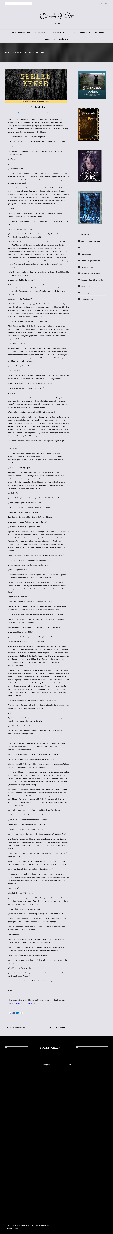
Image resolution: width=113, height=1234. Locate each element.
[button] (10, 1013)
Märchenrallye (87, 254)
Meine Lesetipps (87, 267)
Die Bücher (58, 33)
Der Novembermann (17, 1027)
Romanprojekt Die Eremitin (92, 280)
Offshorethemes (11, 1228)
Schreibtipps (86, 293)
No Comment (53, 113)
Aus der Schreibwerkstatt (91, 241)
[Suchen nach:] (18, 3)
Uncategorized (87, 299)
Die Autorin (40, 33)
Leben (83, 248)
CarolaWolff (25, 113)
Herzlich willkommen (19, 33)
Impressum (100, 33)
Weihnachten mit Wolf (59, 1027)
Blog (73, 33)
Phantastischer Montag (90, 273)
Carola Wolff (56, 17)
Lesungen (85, 33)
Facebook (46, 1059)
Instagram (46, 1065)
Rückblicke (85, 286)
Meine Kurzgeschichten (90, 261)
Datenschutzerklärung (56, 39)
